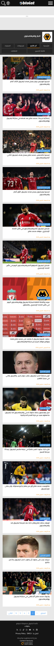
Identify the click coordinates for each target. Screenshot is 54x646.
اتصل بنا (35, 633)
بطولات (27, 626)
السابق (43, 613)
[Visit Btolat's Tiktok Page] (23, 629)
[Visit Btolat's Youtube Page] (30, 629)
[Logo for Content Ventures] (27, 643)
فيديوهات (20, 45)
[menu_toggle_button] (50, 3)
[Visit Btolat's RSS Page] (17, 629)
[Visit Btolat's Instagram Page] (26, 629)
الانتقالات (14, 50)
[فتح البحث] (3, 3)
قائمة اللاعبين (40, 50)
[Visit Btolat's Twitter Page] (33, 629)
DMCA (29, 633)
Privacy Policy (21, 633)
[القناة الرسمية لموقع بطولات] (20, 629)
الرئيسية (46, 45)
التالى (10, 613)
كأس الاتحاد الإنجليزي (44, 77)
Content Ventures (26, 640)
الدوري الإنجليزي (45, 371)
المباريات (8, 45)
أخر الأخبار (33, 45)
